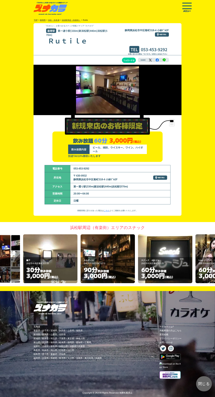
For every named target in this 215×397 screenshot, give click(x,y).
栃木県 (45, 338)
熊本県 (62, 358)
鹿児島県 (89, 358)
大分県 (71, 358)
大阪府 (73, 346)
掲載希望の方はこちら (170, 330)
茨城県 (37, 338)
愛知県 (79, 342)
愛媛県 (54, 354)
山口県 (71, 350)
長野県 (62, 334)
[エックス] (150, 60)
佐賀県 (45, 358)
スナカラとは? (166, 326)
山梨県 (54, 334)
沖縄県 (98, 358)
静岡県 (71, 342)
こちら (106, 210)
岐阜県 (62, 342)
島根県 (45, 350)
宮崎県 (79, 358)
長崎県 (54, 358)
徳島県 (37, 354)
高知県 (62, 354)
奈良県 (54, 346)
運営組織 (163, 334)
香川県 (45, 354)
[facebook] (157, 60)
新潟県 (37, 334)
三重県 (88, 342)
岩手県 (45, 330)
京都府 (45, 346)
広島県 (62, 350)
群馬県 (45, 334)
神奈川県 (80, 338)
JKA (97, 392)
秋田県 (62, 330)
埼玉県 (54, 338)
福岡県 (37, 358)
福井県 (54, 342)
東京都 (71, 338)
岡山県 (54, 350)
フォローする (129, 60)
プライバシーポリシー (170, 338)
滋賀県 (37, 346)
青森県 (37, 330)
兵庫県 (81, 346)
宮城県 (54, 330)
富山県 (37, 342)
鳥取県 (37, 350)
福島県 (79, 330)
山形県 (71, 330)
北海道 (37, 326)
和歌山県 (63, 346)
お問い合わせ (166, 342)
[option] (50, 258)
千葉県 (62, 338)
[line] (164, 60)
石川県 (45, 342)
